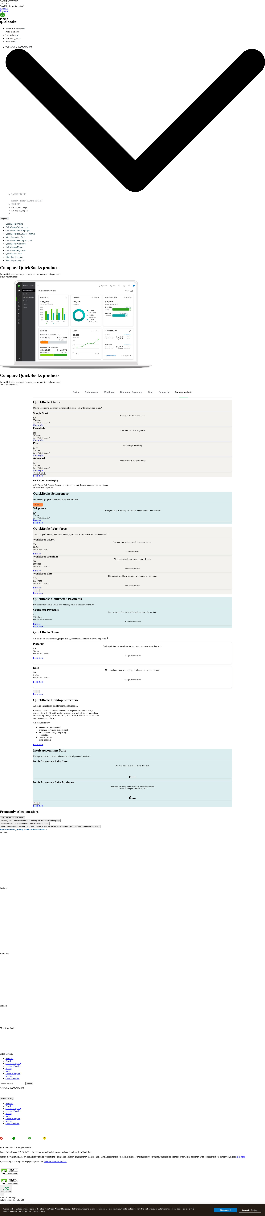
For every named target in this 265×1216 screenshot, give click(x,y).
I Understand (225, 1210)
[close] (2, 1194)
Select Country (7, 1099)
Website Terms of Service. (55, 1161)
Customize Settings (249, 1210)
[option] (135, 1103)
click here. (240, 1157)
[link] (76, 392)
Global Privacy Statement (59, 1209)
